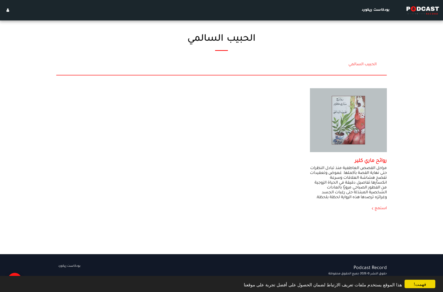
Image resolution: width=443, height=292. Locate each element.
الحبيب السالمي (362, 64)
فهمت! (420, 284)
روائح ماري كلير (371, 161)
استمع (381, 208)
